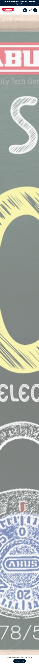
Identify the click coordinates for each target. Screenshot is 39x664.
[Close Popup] (37, 657)
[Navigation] (35, 10)
